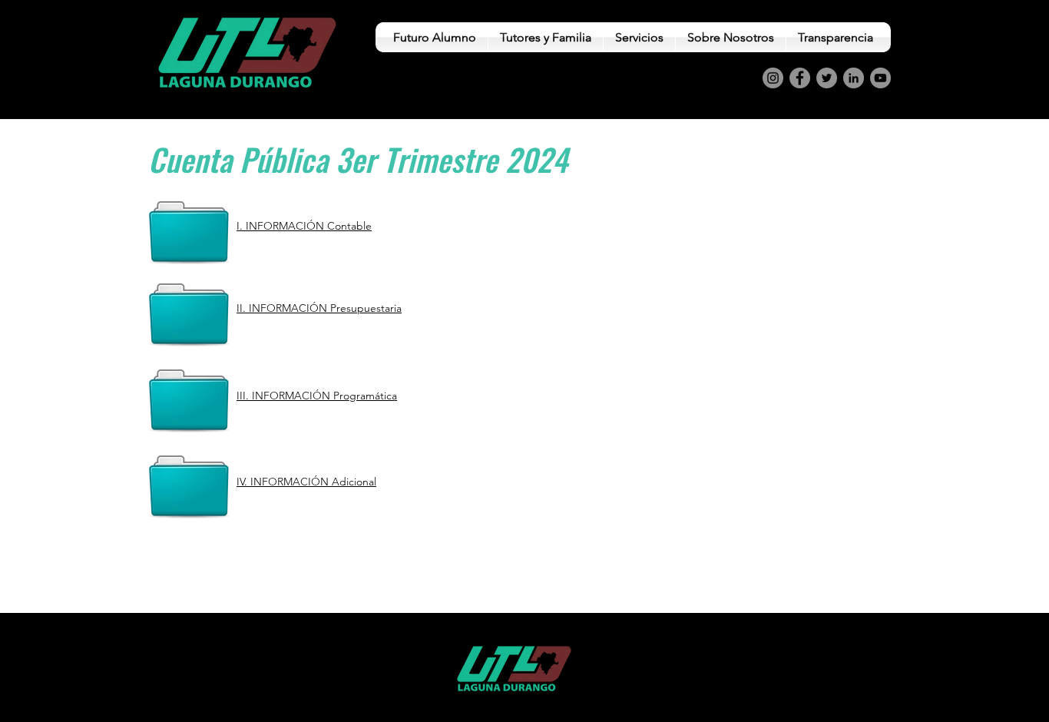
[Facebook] (799, 78)
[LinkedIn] (853, 78)
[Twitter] (826, 78)
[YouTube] (880, 78)
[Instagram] (773, 78)
